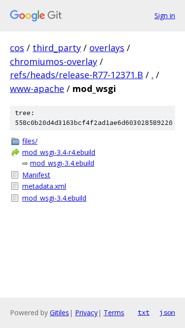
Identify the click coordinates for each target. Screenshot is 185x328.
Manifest (36, 174)
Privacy (86, 312)
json (167, 312)
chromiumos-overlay (53, 61)
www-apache (37, 88)
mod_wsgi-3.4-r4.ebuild (58, 152)
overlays (106, 48)
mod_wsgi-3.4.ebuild (62, 163)
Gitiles (59, 312)
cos (17, 48)
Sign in (164, 15)
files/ (29, 141)
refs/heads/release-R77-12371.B (76, 75)
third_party (57, 48)
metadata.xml (44, 186)
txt (143, 312)
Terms (114, 312)
